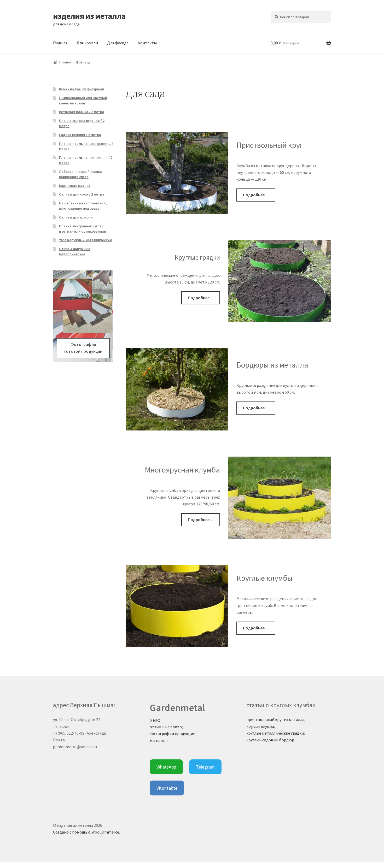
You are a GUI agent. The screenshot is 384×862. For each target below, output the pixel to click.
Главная (60, 42)
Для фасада (118, 42)
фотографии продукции (172, 733)
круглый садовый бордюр (270, 739)
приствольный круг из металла (275, 719)
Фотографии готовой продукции (83, 348)
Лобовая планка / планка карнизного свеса (80, 174)
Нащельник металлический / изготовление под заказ (83, 206)
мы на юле (159, 740)
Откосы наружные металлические (74, 251)
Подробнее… (256, 194)
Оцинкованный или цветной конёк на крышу (83, 100)
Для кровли (87, 42)
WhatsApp (166, 767)
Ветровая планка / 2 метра (81, 111)
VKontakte (166, 788)
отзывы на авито (166, 726)
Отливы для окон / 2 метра (81, 194)
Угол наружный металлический (85, 240)
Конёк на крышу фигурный (81, 89)
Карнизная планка (74, 185)
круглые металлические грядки (275, 733)
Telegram (205, 767)
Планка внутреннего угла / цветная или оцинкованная (82, 229)
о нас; (155, 720)
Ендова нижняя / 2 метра (80, 134)
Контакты (147, 42)
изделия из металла (89, 16)
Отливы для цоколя (76, 217)
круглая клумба (260, 726)
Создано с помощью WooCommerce (86, 832)
